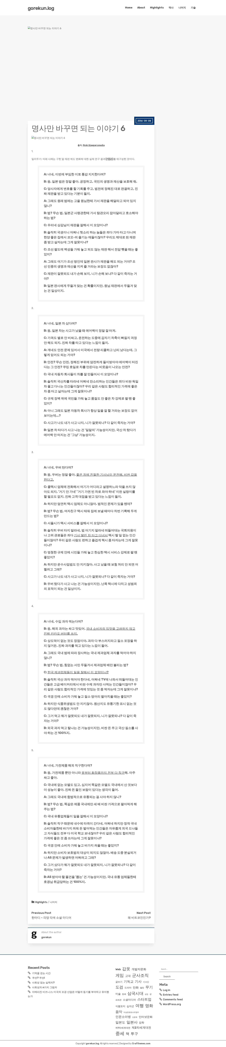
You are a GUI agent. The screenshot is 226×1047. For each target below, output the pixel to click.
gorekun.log (41, 8)
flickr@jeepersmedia (94, 145)
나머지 (182, 7)
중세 (119, 1033)
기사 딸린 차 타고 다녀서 (91, 535)
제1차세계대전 (122, 1027)
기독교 (128, 981)
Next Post (144, 913)
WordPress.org (172, 1004)
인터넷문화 (146, 1017)
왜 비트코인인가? (139, 917)
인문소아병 (123, 1017)
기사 (138, 981)
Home (128, 7)
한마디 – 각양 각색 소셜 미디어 (51, 917)
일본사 (132, 1022)
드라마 (128, 987)
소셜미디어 (129, 999)
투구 (134, 1034)
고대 (128, 976)
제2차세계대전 (141, 1027)
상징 (146, 994)
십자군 (130, 1006)
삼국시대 (135, 993)
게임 (119, 975)
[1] (107, 159)
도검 (119, 987)
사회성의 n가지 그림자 (44, 987)
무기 (149, 987)
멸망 (142, 988)
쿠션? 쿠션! (38, 977)
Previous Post (41, 913)
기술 (193, 7)
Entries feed (170, 994)
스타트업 (144, 999)
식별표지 (120, 1006)
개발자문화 (139, 969)
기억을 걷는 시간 (41, 973)
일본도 (120, 1022)
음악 (118, 1012)
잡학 (141, 1022)
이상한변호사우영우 (131, 1012)
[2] (111, 159)
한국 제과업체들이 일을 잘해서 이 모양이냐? (78, 672)
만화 (136, 987)
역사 (171, 7)
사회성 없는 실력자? (43, 982)
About (141, 7)
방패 (124, 994)
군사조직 (140, 975)
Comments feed (173, 999)
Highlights (157, 7)
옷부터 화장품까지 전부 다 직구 (103, 772)
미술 (118, 993)
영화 (149, 1005)
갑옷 (126, 969)
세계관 (118, 1000)
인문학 (134, 1017)
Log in (166, 990)
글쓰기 (118, 982)
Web (118, 969)
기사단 (146, 982)
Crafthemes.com (141, 1043)
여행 (139, 1005)
